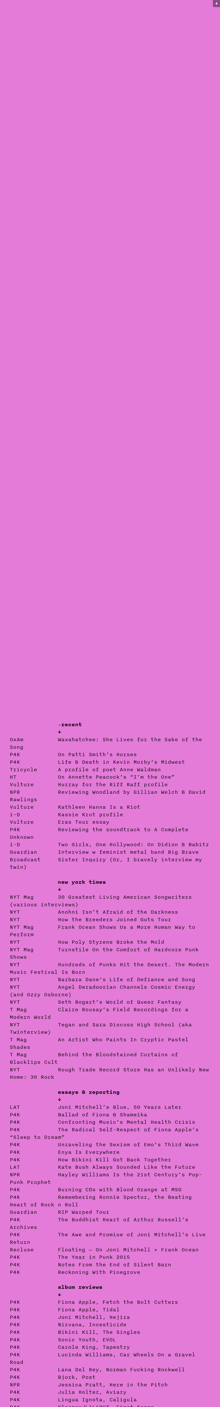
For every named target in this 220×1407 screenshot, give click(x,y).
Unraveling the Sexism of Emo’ (107, 1144)
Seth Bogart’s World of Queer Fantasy (120, 1002)
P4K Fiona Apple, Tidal (65, 1309)
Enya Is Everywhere (89, 1152)
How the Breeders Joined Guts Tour (114, 919)
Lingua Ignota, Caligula (97, 1399)
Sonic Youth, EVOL (87, 1339)
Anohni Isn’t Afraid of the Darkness (118, 912)
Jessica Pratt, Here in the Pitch (113, 1384)
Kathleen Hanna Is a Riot (99, 807)
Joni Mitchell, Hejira (94, 1317)
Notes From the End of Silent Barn (114, 1264)
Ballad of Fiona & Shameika (102, 1114)
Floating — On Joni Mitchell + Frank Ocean (128, 1249)
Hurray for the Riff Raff (99, 784)
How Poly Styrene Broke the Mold (111, 942)
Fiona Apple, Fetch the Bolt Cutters (109, 1302)
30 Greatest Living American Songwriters (125, 897)
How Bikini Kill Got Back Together (114, 1159)
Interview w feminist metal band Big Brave (128, 852)
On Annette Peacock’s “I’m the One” (116, 776)
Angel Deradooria (85, 987)
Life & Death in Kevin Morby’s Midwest (121, 762)
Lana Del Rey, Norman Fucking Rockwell (121, 1369)
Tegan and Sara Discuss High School (116, 1024)
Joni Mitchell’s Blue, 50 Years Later (120, 1107)
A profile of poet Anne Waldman (109, 769)
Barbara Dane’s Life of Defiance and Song (126, 979)
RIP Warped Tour (83, 1212)
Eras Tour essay (83, 822)
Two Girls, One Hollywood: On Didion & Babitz (133, 844)
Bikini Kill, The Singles (99, 1332)
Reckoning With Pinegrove (99, 1272)
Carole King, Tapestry (94, 1347)
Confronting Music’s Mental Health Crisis (126, 1122)
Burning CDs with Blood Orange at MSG (120, 1189)
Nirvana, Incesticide (92, 1324)
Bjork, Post (77, 1377)
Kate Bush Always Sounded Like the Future (126, 1167)
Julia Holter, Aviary (92, 1392)
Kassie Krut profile (90, 814)
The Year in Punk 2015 (94, 1257)
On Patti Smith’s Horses (97, 754)
